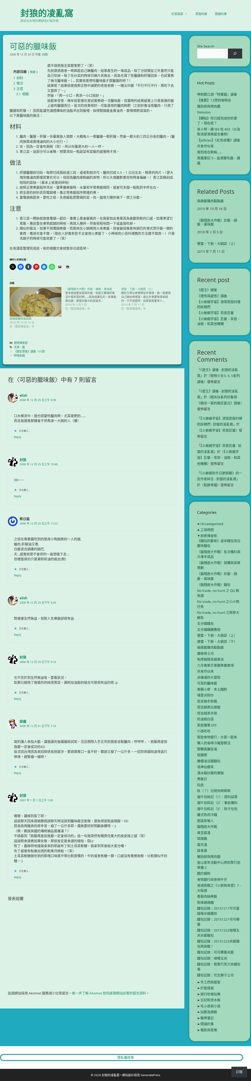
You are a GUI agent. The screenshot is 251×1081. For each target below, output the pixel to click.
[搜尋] (235, 54)
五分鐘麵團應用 (208, 629)
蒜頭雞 (202, 838)
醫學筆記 (207, 1018)
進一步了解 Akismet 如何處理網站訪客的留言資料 (109, 993)
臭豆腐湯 (203, 832)
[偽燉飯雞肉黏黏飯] (35, 302)
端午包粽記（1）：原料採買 (217, 797)
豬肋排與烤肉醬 (208, 106)
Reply (17, 437)
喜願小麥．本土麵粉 (212, 689)
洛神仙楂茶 (205, 767)
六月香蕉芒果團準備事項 (215, 665)
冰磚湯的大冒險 (208, 677)
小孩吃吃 (203, 731)
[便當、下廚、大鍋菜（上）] (149, 299)
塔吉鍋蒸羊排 (207, 713)
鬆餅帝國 (210, 485)
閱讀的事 (221, 14)
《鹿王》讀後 (207, 290)
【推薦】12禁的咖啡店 (214, 100)
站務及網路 (208, 1012)
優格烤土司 (205, 653)
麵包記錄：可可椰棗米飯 (215, 952)
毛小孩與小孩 (210, 1006)
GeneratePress (150, 1075)
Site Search (205, 46)
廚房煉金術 (21, 343)
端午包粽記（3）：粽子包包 (217, 809)
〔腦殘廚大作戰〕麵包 (213, 584)
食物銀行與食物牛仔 (212, 879)
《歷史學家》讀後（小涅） (30, 351)
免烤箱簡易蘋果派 (210, 659)
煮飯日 (202, 779)
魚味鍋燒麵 (205, 902)
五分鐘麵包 (205, 623)
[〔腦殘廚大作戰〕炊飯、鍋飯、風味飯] (93, 299)
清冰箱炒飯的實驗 (210, 773)
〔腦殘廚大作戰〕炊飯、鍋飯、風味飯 (217, 222)
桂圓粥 (202, 755)
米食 (16, 347)
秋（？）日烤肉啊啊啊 (213, 791)
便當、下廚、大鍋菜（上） (217, 244)
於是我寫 (177, 14)
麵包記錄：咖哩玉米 (212, 958)
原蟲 (23, 721)
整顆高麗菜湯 (207, 749)
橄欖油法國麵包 (208, 761)
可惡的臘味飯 (207, 683)
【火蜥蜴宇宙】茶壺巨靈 (215, 313)
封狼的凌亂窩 (46, 13)
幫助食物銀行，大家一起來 (217, 737)
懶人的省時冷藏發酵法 (213, 743)
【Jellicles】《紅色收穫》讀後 (218, 140)
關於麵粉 (203, 873)
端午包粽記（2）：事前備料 (217, 802)
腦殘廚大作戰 (207, 826)
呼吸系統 (19, 355)
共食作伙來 (205, 146)
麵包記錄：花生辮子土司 (215, 975)
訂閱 (239, 1072)
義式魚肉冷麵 (207, 814)
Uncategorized (211, 523)
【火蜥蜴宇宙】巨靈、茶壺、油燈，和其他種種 (218, 457)
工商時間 (207, 530)
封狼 (23, 459)
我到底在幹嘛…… (209, 152)
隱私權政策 (125, 1057)
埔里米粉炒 (205, 695)
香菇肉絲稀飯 (207, 896)
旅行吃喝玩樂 (210, 994)
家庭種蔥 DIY (207, 725)
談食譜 (202, 850)
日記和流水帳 (210, 1000)
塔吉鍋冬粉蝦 (207, 701)
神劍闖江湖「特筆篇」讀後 (217, 94)
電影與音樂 (208, 1030)
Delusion (204, 112)
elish (23, 395)
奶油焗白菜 (205, 719)
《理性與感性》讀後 (212, 296)
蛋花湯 (202, 844)
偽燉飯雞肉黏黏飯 (21, 318)
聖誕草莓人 (205, 820)
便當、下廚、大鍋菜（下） (217, 641)
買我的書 (201, 14)
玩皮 (200, 785)
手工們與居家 (210, 982)
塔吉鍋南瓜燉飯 (208, 707)
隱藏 (32, 72)
